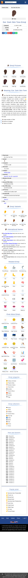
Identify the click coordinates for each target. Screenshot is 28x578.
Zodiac (8, 417)
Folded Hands (10, 505)
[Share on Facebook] (3, 33)
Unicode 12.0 (12, 448)
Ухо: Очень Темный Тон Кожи (10, 243)
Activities (9, 389)
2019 (7, 447)
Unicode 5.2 (11, 472)
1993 (7, 482)
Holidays (9, 411)
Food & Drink (9, 387)
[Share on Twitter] (6, 33)
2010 (7, 471)
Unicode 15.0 (12, 437)
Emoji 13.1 (11, 442)
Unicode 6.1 (11, 469)
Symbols (9, 395)
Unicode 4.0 (11, 477)
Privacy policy (22, 576)
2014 (7, 468)
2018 (7, 452)
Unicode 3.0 (11, 480)
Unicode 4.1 (11, 476)
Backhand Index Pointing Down (13, 501)
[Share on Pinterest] (11, 33)
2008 (7, 474)
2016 (7, 458)
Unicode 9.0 (11, 460)
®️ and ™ (24, 518)
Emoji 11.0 (11, 453)
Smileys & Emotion (11, 381)
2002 (7, 479)
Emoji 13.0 (11, 444)
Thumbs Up (9, 495)
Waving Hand (10, 497)
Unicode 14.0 (12, 440)
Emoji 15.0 (11, 436)
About (7, 518)
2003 (7, 477)
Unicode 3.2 (11, 479)
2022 (7, 436)
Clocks (8, 425)
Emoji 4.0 (11, 458)
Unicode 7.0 (11, 468)
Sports (8, 419)
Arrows (8, 423)
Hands (8, 409)
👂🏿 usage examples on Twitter (8, 119)
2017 (7, 455)
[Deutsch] (13, 522)
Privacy (18, 518)
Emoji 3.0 (11, 461)
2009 (7, 472)
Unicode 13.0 (12, 445)
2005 (7, 476)
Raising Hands (10, 499)
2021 (7, 439)
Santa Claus (9, 503)
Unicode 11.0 (12, 452)
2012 (7, 469)
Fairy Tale (9, 415)
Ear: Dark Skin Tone (15, 7)
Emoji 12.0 (11, 450)
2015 (16, 97)
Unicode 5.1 (11, 474)
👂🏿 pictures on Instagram (7, 121)
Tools (8, 421)
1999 (7, 480)
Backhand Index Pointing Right (13, 493)
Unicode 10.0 (12, 455)
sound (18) (15, 176)
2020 (7, 442)
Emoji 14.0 (11, 439)
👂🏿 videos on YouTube (7, 123)
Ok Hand (9, 509)
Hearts (8, 407)
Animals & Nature (10, 385)
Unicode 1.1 (11, 482)
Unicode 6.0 (11, 471)
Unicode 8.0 (11, 466)
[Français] (15, 522)
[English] (11, 522)
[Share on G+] (8, 33)
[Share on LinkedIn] (13, 33)
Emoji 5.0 (11, 456)
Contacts (13, 518)
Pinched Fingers (10, 511)
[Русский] (17, 522)
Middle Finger (10, 507)
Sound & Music (10, 413)
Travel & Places (10, 391)
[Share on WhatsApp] (16, 33)
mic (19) (10, 176)
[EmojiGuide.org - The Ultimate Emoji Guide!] (2, 2)
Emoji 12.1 (11, 447)
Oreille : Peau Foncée (8, 240)
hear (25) (6, 176)
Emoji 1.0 (5, 97)
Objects (8, 393)
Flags (8, 397)
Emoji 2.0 (11, 463)
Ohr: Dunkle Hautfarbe (8, 236)
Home (2, 518)
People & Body (5, 7)
